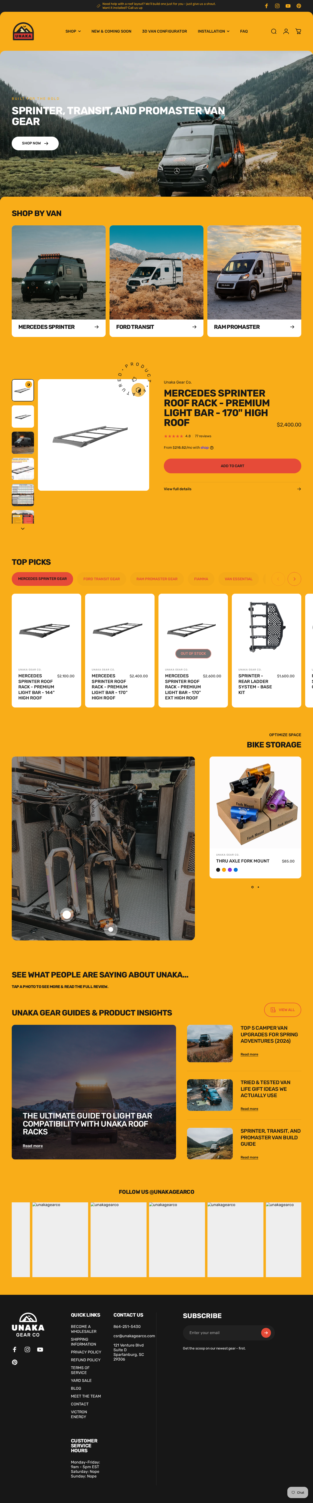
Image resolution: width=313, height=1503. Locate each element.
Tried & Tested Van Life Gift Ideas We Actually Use (265, 1088)
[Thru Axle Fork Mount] (255, 802)
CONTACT (80, 1404)
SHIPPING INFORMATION (83, 1342)
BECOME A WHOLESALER (83, 1329)
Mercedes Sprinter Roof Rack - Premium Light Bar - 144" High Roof (36, 687)
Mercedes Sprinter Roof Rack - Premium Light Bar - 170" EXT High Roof (183, 687)
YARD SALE (81, 1380)
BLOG (76, 1388)
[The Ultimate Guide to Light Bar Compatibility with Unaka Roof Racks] (94, 1092)
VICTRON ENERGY (79, 1414)
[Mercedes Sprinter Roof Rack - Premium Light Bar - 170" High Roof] (120, 628)
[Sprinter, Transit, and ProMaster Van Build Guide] (210, 1143)
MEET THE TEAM (86, 1396)
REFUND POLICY (86, 1360)
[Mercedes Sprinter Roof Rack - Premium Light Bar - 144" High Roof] (46, 628)
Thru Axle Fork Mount (242, 861)
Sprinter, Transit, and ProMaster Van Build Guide (271, 1137)
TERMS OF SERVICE (80, 1370)
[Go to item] (23, 390)
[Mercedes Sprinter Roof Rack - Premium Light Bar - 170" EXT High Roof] (193, 628)
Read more (33, 1145)
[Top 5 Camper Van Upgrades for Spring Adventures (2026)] (210, 1043)
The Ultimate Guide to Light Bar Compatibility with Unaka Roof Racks (87, 1123)
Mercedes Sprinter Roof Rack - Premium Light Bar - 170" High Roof (110, 687)
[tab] (42, 579)
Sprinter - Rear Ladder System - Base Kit (255, 684)
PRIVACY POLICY (86, 1352)
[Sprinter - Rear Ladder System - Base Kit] (266, 628)
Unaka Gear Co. (178, 382)
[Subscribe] (266, 1333)
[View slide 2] (258, 887)
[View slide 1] (253, 887)
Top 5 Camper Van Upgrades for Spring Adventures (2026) (269, 1034)
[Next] (136, 443)
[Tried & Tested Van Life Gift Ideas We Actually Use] (210, 1095)
